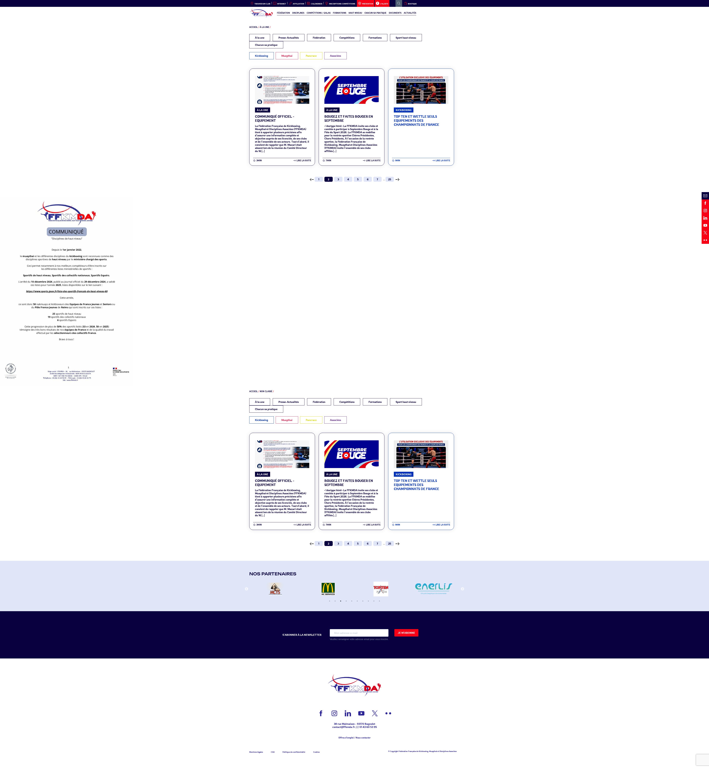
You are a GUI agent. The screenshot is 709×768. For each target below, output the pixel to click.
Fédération (283, 13)
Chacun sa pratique (375, 13)
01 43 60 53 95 (368, 726)
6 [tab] (357, 601)
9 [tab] (374, 601)
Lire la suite (304, 160)
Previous (246, 589)
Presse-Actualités (288, 37)
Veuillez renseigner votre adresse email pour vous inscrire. (359, 639)
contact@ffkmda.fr (343, 726)
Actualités (410, 13)
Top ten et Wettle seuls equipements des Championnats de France (416, 120)
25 (389, 179)
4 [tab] (346, 601)
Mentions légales (256, 752)
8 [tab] (368, 601)
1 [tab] (329, 601)
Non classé (266, 391)
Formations (339, 13)
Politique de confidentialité (293, 752)
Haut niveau (355, 13)
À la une (264, 27)
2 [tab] (335, 601)
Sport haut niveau (406, 37)
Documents (395, 13)
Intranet (281, 4)
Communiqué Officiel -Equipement (274, 118)
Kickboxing (261, 55)
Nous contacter (363, 737)
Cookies (316, 752)
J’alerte (384, 4)
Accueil (253, 27)
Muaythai (286, 55)
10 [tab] (379, 601)
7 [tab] (363, 601)
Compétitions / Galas (318, 13)
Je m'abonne (406, 632)
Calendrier (316, 4)
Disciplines (298, 13)
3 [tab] (340, 601)
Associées (335, 55)
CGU (273, 752)
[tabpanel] (275, 589)
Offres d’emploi (346, 737)
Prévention (367, 4)
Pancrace (311, 55)
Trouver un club (262, 4)
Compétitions (346, 37)
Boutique (412, 4)
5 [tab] (352, 601)
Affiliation (298, 4)
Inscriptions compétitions (342, 4)
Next (462, 589)
